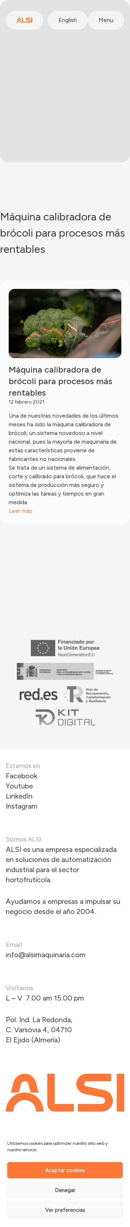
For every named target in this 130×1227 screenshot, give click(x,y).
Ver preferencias (65, 1210)
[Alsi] (24, 20)
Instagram (22, 806)
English (67, 20)
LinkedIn (19, 796)
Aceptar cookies (65, 1170)
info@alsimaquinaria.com (46, 954)
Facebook (21, 775)
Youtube (19, 786)
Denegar (65, 1190)
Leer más (20, 510)
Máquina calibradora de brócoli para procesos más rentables (60, 381)
